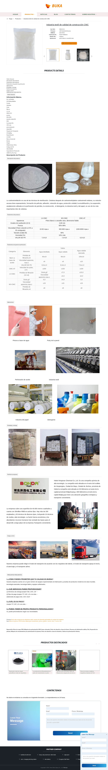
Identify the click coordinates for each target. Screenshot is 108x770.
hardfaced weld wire (26, 754)
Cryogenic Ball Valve (64, 759)
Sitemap (65, 767)
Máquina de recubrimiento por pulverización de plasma (26, 631)
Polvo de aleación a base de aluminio (51, 631)
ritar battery (47, 759)
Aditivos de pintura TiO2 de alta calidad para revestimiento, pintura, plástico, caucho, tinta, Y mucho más (35, 621)
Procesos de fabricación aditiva (78, 629)
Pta (88, 629)
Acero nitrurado (45, 629)
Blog (56, 14)
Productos (29, 14)
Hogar (15, 14)
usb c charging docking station (28, 759)
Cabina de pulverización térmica (71, 631)
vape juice (66, 754)
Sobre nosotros (88, 14)
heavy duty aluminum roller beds (47, 754)
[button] (44, 56)
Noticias (43, 14)
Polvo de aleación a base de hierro (59, 629)
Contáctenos (70, 14)
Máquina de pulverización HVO (32, 629)
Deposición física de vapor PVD (15, 629)
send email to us (70, 43)
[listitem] (54, 55)
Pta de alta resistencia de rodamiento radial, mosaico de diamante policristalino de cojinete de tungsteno (37, 619)
